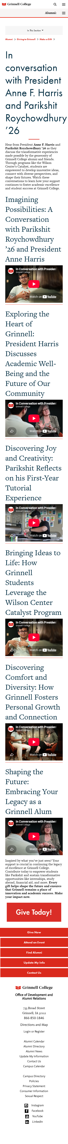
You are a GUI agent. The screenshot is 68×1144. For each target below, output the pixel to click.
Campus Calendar (34, 1066)
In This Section (34, 30)
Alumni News (34, 1051)
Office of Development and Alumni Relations (34, 996)
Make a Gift (46, 39)
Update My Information (34, 1056)
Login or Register (34, 1031)
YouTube (37, 1116)
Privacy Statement (34, 1086)
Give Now (34, 932)
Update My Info (34, 962)
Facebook (37, 1110)
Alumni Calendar (34, 1041)
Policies (34, 1081)
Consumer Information (34, 1091)
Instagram (37, 1105)
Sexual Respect (34, 1096)
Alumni (9, 39)
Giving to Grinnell (26, 39)
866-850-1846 (34, 1018)
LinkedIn (37, 1121)
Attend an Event (34, 942)
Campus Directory (34, 1076)
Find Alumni (34, 952)
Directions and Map (34, 1025)
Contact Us (34, 973)
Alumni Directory (34, 1046)
